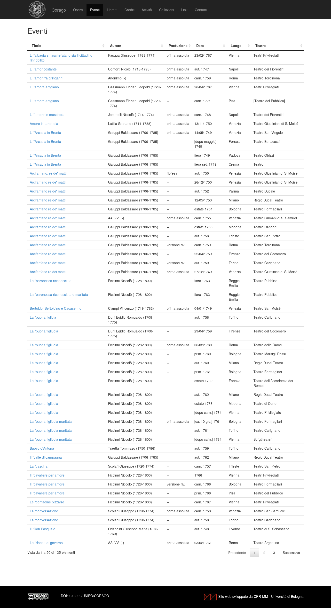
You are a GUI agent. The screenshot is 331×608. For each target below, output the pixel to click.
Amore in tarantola (44, 123)
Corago (59, 10)
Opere (78, 9)
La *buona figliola (43, 317)
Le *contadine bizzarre (47, 502)
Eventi (95, 9)
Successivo (291, 552)
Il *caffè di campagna (46, 457)
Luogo (236, 45)
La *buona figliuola (44, 331)
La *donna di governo (46, 542)
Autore (115, 45)
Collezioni (166, 9)
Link (184, 9)
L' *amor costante (43, 69)
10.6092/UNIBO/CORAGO (89, 595)
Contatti (201, 9)
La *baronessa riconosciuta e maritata (59, 294)
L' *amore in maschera (47, 114)
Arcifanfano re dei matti (47, 271)
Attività (147, 9)
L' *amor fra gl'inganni (46, 78)
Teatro (260, 45)
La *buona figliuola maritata (51, 421)
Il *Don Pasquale (42, 528)
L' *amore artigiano (44, 87)
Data (200, 45)
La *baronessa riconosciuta (50, 280)
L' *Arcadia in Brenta (45, 132)
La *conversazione (44, 510)
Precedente (237, 552)
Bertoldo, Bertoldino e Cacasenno (55, 308)
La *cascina (38, 466)
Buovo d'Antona (42, 448)
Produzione (178, 45)
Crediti (129, 9)
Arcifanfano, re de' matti (48, 173)
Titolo (36, 45)
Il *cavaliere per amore (47, 475)
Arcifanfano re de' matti (47, 182)
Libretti (112, 9)
